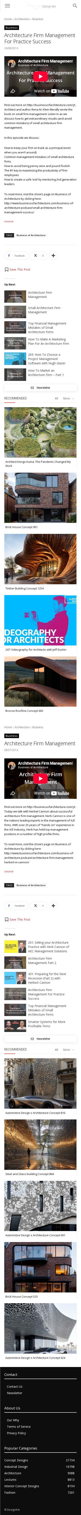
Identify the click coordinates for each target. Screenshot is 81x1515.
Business (37, 19)
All (56, 398)
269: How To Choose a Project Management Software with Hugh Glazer (46, 358)
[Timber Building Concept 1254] (40, 559)
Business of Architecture (31, 235)
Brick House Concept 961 (21, 527)
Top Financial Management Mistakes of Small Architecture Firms (47, 327)
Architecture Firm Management (40, 294)
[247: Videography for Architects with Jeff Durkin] (40, 620)
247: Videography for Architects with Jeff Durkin (35, 650)
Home (8, 19)
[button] (17, 269)
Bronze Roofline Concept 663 (24, 711)
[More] (53, 255)
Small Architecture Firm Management (44, 310)
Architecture (22, 19)
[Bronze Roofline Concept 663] (40, 681)
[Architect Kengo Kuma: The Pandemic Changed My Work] (40, 432)
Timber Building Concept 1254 (24, 588)
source (8, 221)
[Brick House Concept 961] (40, 498)
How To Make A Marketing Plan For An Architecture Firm (48, 341)
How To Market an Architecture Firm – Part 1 (46, 372)
